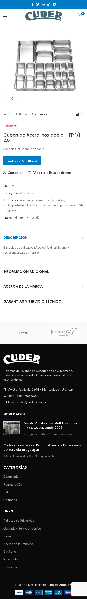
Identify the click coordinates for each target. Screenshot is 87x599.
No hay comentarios (61, 434)
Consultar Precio (22, 161)
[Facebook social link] (32, 4)
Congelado (11, 476)
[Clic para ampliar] (11, 98)
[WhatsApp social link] (48, 4)
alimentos (42, 200)
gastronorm (68, 205)
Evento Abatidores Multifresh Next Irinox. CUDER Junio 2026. (51, 425)
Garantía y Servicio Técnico (22, 528)
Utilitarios (21, 114)
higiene (11, 210)
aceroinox (26, 200)
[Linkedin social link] (43, 4)
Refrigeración (12, 484)
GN (81, 205)
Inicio (7, 114)
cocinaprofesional (15, 205)
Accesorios (40, 114)
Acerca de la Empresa (18, 544)
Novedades (11, 559)
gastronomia (49, 205)
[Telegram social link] (54, 4)
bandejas (57, 200)
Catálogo (9, 551)
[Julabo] (63, 333)
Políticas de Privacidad (18, 520)
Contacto (10, 567)
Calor (7, 492)
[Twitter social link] (38, 4)
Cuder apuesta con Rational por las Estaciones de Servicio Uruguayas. (42, 447)
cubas (34, 205)
